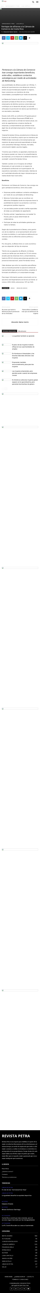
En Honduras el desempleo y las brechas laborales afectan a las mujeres (23, 356)
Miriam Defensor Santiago (11, 1209)
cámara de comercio (22, 288)
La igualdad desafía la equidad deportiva (16, 1195)
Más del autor (22, 331)
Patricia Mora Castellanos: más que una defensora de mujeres (30, 311)
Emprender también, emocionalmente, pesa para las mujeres (23, 364)
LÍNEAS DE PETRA (7, 1187)
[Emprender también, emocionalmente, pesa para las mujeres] (6, 364)
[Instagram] (15, 1288)
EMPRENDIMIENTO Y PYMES (12, 6)
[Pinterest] (12, 38)
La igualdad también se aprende (23, 336)
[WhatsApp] (16, 38)
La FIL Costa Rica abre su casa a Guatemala (17, 1225)
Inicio (2, 6)
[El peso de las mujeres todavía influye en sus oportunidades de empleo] (6, 347)
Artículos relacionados (9, 331)
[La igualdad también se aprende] (6, 338)
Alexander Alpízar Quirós (10, 32)
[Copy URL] (25, 38)
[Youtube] (28, 1288)
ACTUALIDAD (6, 1215)
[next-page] (6, 389)
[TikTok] (20, 1288)
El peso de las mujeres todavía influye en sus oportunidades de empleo (23, 347)
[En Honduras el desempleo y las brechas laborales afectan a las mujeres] (6, 356)
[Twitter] (8, 38)
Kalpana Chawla (7, 1204)
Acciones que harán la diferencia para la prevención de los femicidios (10, 311)
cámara (13, 288)
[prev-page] (3, 389)
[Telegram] (21, 38)
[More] (29, 38)
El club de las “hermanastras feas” (14, 1190)
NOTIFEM (5, 1201)
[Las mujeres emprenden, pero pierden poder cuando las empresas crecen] (6, 373)
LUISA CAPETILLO (25, 6)
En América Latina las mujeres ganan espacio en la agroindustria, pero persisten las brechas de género (25, 382)
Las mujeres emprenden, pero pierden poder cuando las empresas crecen (24, 373)
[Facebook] (4, 38)
